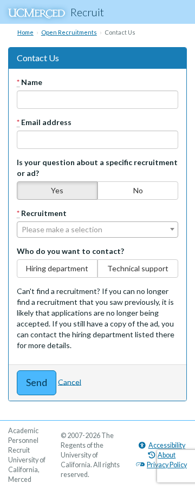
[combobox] (97, 229)
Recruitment (42, 213)
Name (29, 82)
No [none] (138, 190)
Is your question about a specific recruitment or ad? (97, 168)
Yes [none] (57, 190)
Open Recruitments (69, 32)
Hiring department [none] (57, 268)
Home (25, 32)
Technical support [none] (137, 268)
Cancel (69, 381)
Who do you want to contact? (70, 251)
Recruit (87, 11)
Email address (44, 122)
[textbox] (97, 229)
